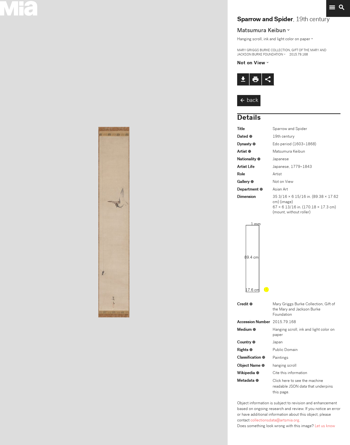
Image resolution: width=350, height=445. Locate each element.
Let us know (325, 426)
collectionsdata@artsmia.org (274, 421)
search (341, 7)
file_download (243, 79)
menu (332, 7)
